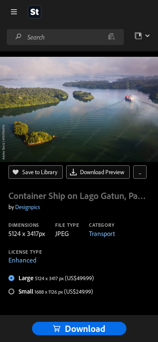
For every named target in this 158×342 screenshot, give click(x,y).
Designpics (27, 207)
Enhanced (22, 260)
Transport (102, 233)
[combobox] (65, 37)
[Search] (18, 36)
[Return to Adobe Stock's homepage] (34, 12)
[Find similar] (111, 37)
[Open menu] (14, 12)
